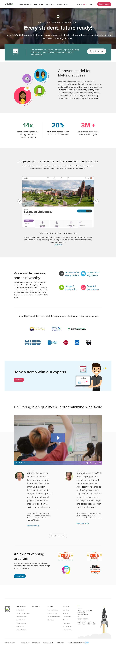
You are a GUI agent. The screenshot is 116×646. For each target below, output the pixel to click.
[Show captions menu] (86, 463)
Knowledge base (53, 610)
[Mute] (91, 463)
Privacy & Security (48, 642)
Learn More (20, 576)
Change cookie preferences (76, 642)
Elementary (20, 610)
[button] (82, 4)
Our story (66, 610)
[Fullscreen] (100, 463)
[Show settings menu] (95, 463)
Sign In (91, 4)
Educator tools (21, 620)
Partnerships (67, 616)
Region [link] (79, 4)
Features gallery (22, 623)
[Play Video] (16, 463)
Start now (19, 380)
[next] (96, 201)
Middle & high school (23, 613)
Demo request (104, 4)
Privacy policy (25, 642)
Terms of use (36, 642)
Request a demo (22, 630)
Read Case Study (33, 526)
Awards (65, 613)
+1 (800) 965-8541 (82, 619)
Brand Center (67, 626)
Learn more (58, 245)
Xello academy (52, 613)
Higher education (22, 616)
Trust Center (60, 642)
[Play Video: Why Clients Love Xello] (58, 437)
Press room (66, 623)
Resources (38, 4)
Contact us (51, 620)
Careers (65, 620)
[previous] (20, 201)
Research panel (67, 630)
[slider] (53, 463)
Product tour (20, 626)
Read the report (97, 51)
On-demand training (54, 616)
